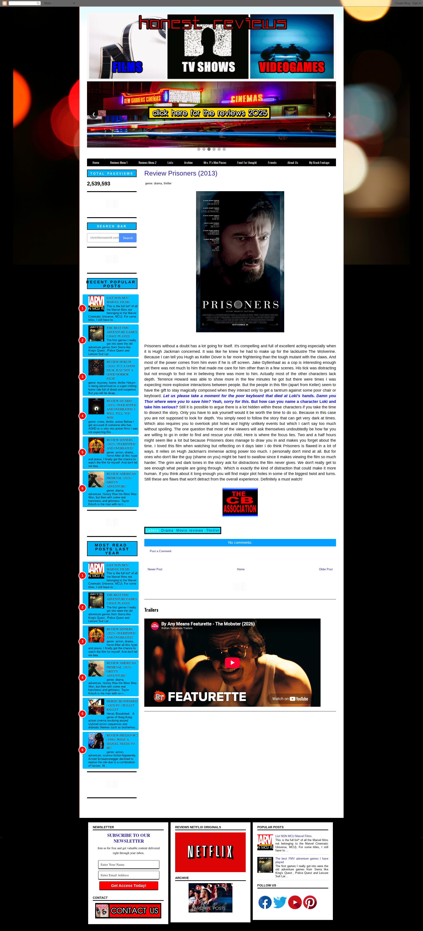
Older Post (326, 569)
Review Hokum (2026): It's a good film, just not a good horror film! (121, 369)
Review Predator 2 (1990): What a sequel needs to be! (122, 741)
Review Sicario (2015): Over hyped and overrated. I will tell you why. (121, 408)
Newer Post (155, 569)
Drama (167, 530)
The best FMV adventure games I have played (122, 331)
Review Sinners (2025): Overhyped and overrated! (121, 443)
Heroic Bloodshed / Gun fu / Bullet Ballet (122, 705)
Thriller (213, 530)
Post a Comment (160, 551)
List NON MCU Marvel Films (118, 299)
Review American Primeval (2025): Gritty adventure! (121, 479)
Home (241, 569)
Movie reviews (189, 530)
